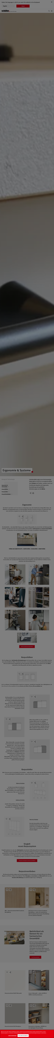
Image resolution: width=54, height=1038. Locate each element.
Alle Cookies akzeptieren (23, 1035)
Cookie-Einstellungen (12, 1035)
